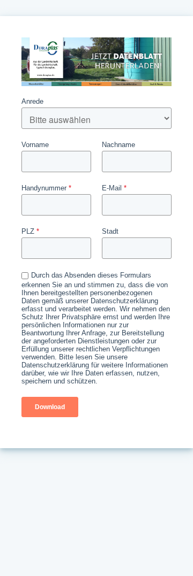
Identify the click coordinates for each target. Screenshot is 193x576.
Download (50, 407)
